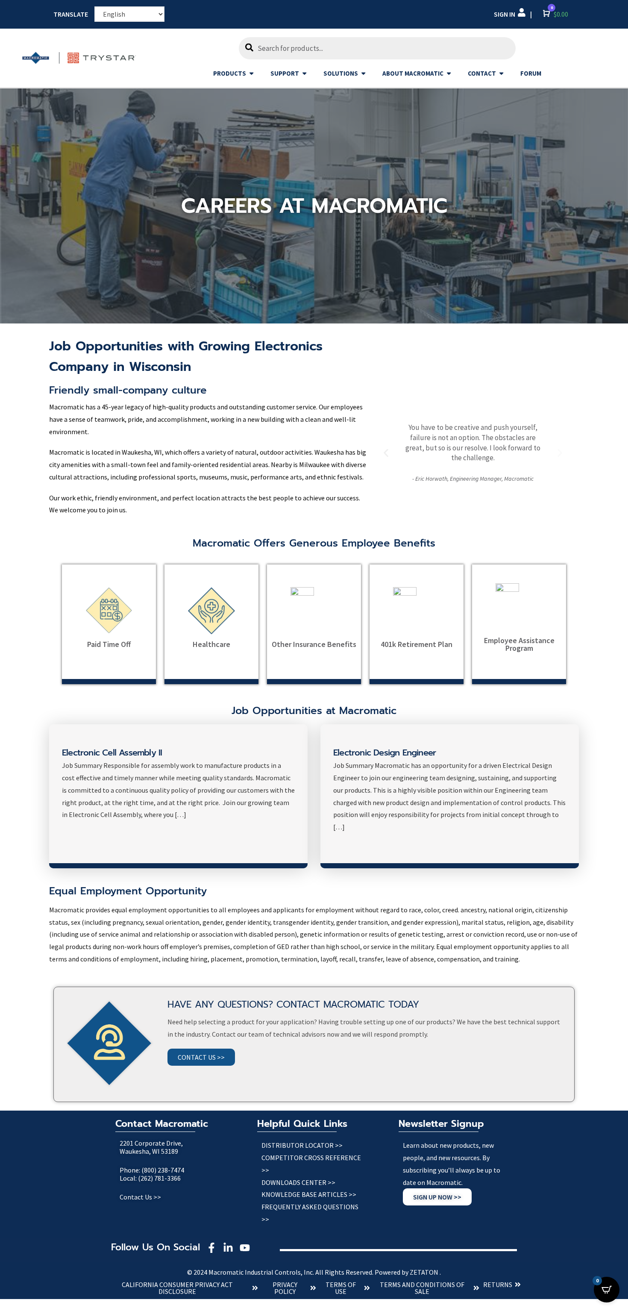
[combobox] (377, 48)
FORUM (530, 73)
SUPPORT (284, 73)
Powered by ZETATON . (408, 1272)
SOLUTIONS (340, 73)
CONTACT (482, 73)
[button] (386, 453)
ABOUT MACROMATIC (412, 73)
